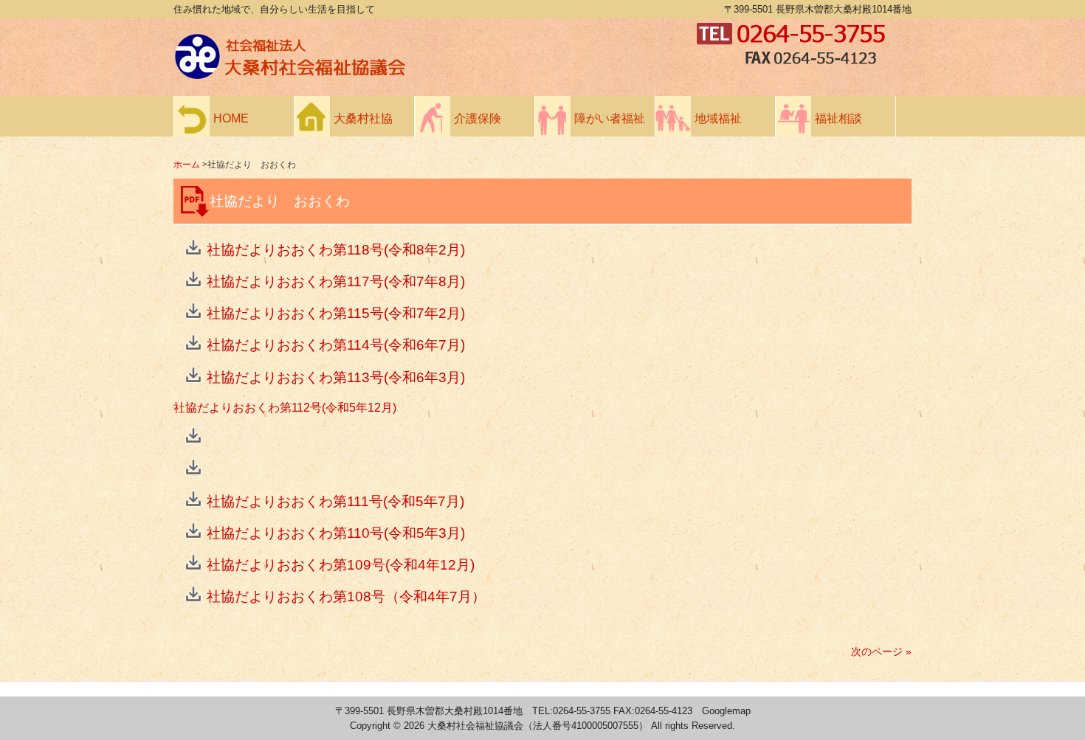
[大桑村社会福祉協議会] (431, 75)
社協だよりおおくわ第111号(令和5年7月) (335, 501)
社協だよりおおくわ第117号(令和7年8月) (336, 281)
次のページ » (881, 651)
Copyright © (377, 725)
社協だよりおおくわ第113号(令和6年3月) (336, 377)
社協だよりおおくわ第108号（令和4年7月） (346, 596)
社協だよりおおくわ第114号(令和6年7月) (336, 345)
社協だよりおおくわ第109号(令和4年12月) (341, 565)
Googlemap (726, 710)
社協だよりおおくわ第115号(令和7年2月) (336, 313)
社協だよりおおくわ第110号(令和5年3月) (336, 533)
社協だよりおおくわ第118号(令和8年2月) (336, 249)
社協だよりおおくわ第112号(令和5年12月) (284, 407)
